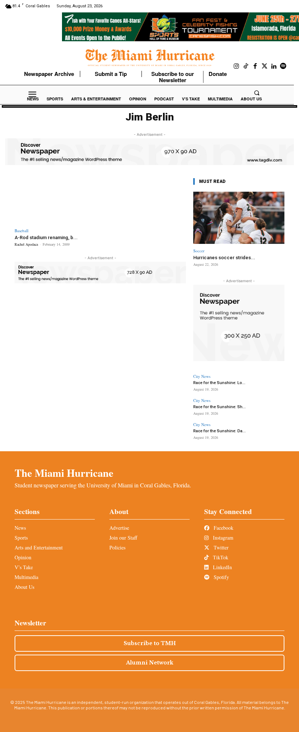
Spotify (220, 577)
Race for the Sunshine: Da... (219, 431)
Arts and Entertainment (39, 547)
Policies (117, 547)
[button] (256, 92)
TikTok (219, 557)
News (20, 527)
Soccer (199, 251)
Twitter (220, 547)
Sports (21, 537)
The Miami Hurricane (64, 472)
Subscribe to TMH (150, 643)
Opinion (23, 557)
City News (201, 376)
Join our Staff (123, 537)
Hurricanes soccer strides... (224, 257)
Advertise (119, 527)
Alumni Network (149, 662)
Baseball (21, 231)
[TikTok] (246, 66)
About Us (24, 586)
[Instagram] (236, 66)
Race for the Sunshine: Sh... (219, 407)
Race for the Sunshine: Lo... (219, 382)
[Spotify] (283, 66)
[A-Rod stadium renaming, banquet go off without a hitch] (56, 200)
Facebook (222, 527)
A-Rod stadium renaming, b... (46, 237)
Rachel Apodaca (26, 244)
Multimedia (26, 577)
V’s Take (24, 567)
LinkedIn (221, 567)
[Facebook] (255, 66)
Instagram (222, 537)
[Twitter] (264, 66)
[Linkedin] (274, 66)
